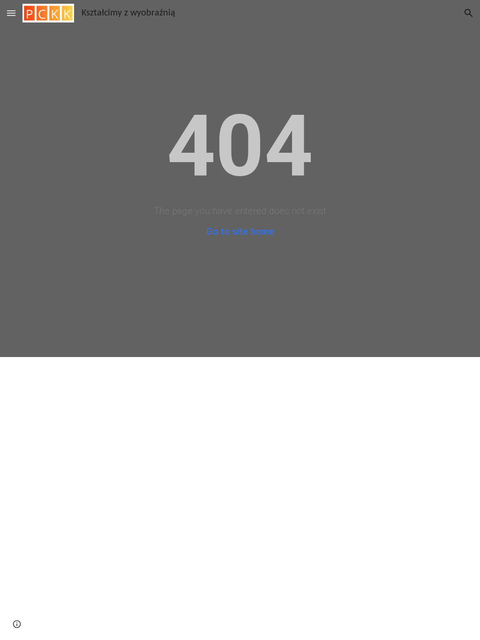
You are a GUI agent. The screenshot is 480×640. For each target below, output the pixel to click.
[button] (11, 13)
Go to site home (240, 231)
